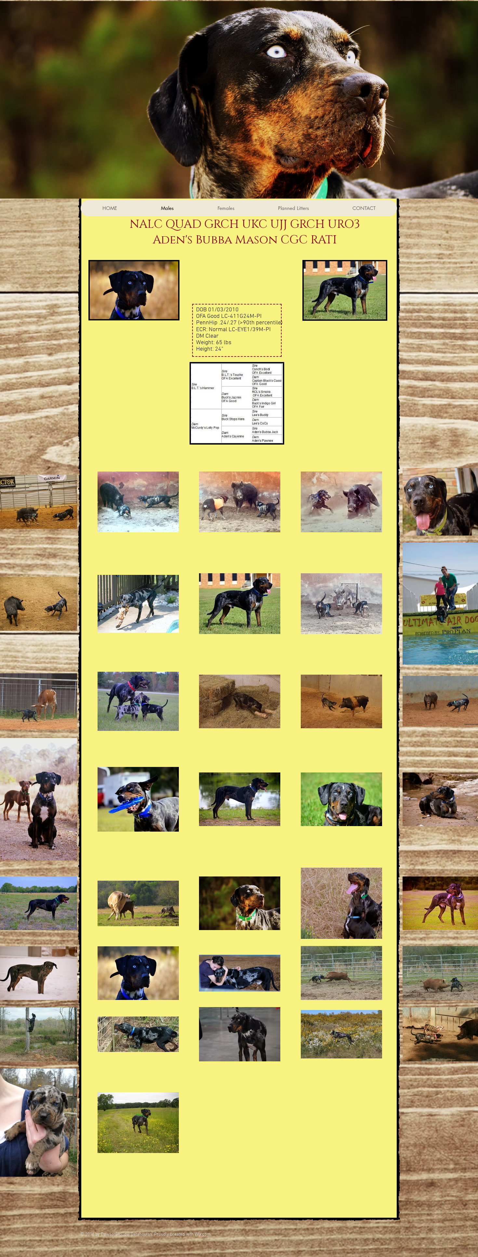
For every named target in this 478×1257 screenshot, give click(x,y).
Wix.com (203, 1234)
